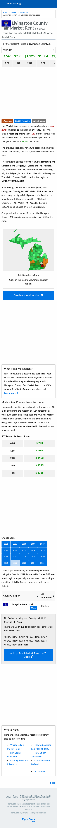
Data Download (43, 796)
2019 (33, 557)
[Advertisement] (28, 93)
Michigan (24, 12)
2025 (42, 563)
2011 (6, 550)
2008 (24, 544)
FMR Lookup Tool (27, 796)
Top (53, 783)
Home (5, 12)
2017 (15, 557)
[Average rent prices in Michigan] (6, 604)
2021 (6, 563)
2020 (42, 557)
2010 (42, 544)
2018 (24, 557)
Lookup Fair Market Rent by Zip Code (28, 655)
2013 (24, 550)
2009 (33, 544)
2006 (6, 544)
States (13, 12)
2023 (24, 563)
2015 (42, 550)
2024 (33, 563)
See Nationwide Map (27, 295)
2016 (6, 557)
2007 (15, 544)
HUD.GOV (23, 806)
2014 (33, 550)
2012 (15, 550)
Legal (24, 800)
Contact (31, 800)
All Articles (40, 771)
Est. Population (46, 596)
